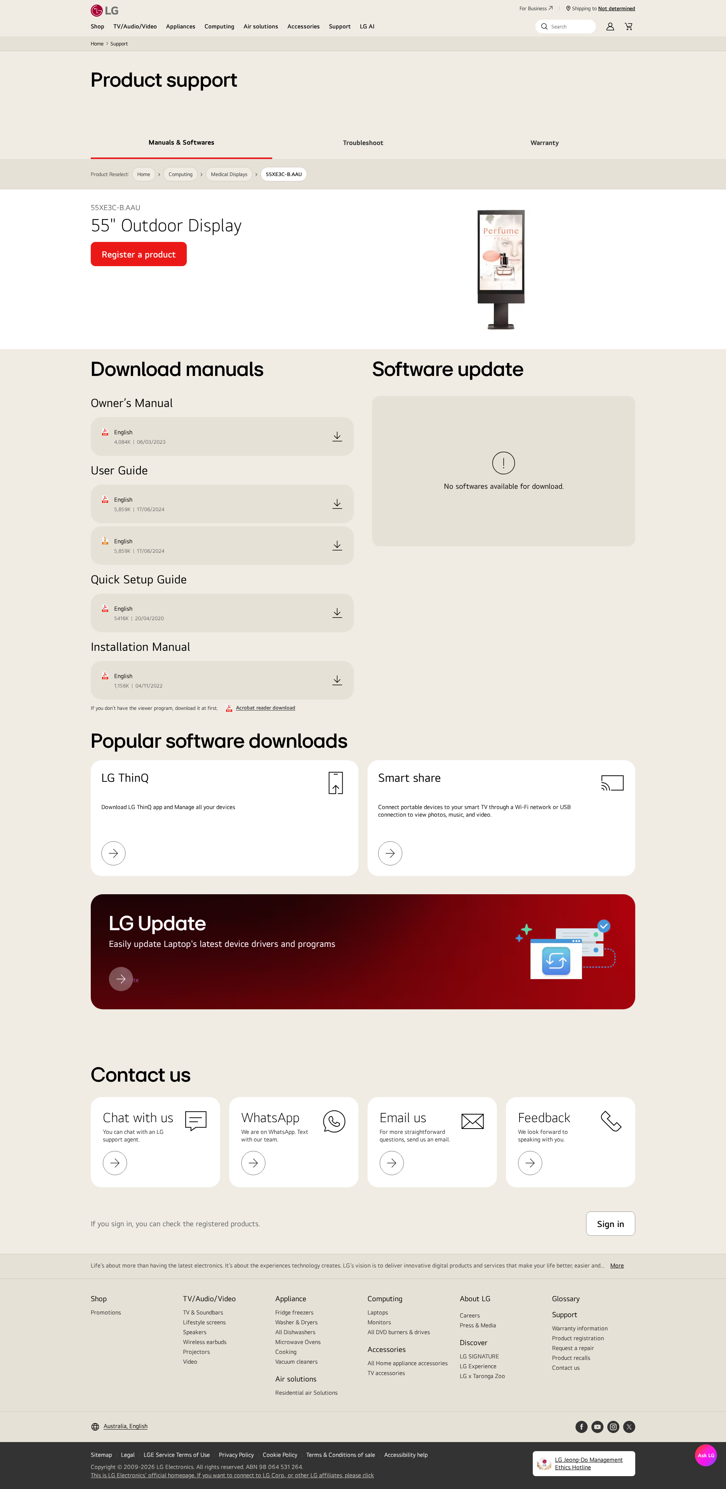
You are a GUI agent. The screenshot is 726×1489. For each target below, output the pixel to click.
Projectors (196, 1351)
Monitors (379, 1322)
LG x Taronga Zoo (482, 1376)
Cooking (285, 1351)
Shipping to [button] (603, 8)
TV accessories (386, 1373)
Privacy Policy (236, 1454)
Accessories (303, 26)
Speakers (194, 1332)
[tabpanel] (363, 593)
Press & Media (478, 1325)
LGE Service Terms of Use (177, 1454)
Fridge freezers (294, 1312)
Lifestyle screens (204, 1322)
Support (340, 26)
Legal (128, 1454)
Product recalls (571, 1357)
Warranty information (580, 1328)
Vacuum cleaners (296, 1361)
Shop (97, 26)
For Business (533, 8)
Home (97, 44)
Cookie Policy (280, 1454)
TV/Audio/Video (135, 26)
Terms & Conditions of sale (340, 1454)
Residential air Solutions (306, 1392)
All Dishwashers (295, 1332)
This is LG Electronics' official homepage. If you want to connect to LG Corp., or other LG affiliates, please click (232, 1475)
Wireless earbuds (204, 1342)
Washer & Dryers (296, 1322)
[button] (565, 26)
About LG (475, 1298)
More (617, 1265)
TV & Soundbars (203, 1312)
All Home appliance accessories (408, 1363)
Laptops (378, 1312)
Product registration (578, 1338)
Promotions (106, 1312)
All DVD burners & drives (399, 1332)
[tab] (181, 144)
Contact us (566, 1367)
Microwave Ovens (298, 1342)
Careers (470, 1315)
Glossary (566, 1298)
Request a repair (573, 1348)
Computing (219, 26)
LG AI (367, 26)
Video (190, 1361)
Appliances (180, 26)
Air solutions (261, 26)
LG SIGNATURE (479, 1356)
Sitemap (101, 1454)
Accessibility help (406, 1454)
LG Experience (478, 1366)
